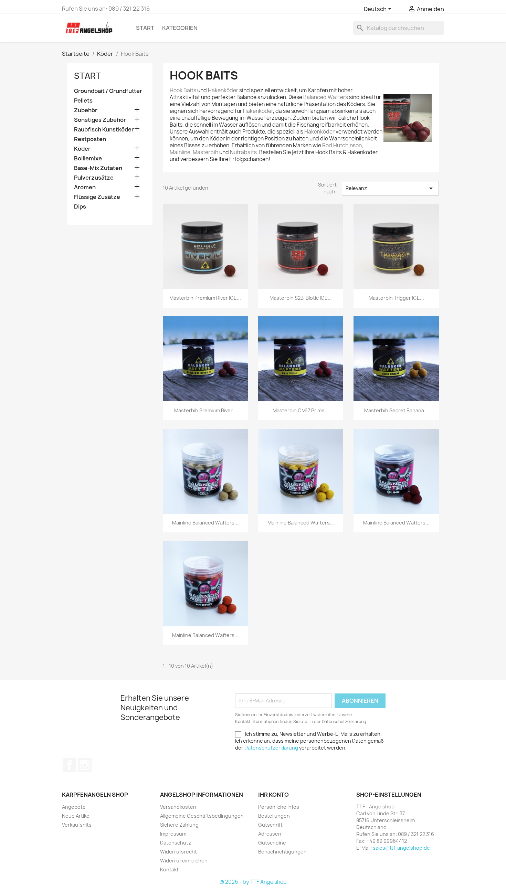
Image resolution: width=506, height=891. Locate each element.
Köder (82, 148)
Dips (80, 206)
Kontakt (169, 869)
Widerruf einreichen (184, 860)
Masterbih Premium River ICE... (205, 298)
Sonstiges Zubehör (100, 120)
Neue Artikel (76, 816)
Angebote (74, 807)
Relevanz (390, 188)
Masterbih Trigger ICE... (396, 298)
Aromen (85, 187)
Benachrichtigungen (282, 851)
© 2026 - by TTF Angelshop (253, 881)
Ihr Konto (273, 794)
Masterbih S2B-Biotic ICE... (301, 298)
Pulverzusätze (94, 177)
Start (145, 28)
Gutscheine (272, 842)
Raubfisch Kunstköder (104, 129)
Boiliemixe (88, 158)
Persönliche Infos (278, 807)
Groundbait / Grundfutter (108, 91)
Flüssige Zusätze (97, 197)
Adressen (269, 833)
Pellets (83, 100)
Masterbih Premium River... (205, 410)
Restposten (90, 139)
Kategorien (180, 28)
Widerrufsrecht (178, 851)
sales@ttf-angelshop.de (401, 848)
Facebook (69, 765)
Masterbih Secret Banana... (396, 410)
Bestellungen (274, 816)
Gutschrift (270, 824)
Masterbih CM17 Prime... (301, 410)
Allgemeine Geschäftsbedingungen (202, 816)
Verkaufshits (77, 824)
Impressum (173, 833)
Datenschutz (175, 842)
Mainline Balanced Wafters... (205, 522)
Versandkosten (178, 807)
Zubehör (85, 110)
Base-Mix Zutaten (98, 168)
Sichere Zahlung (179, 824)
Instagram (85, 765)
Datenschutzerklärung (271, 747)
